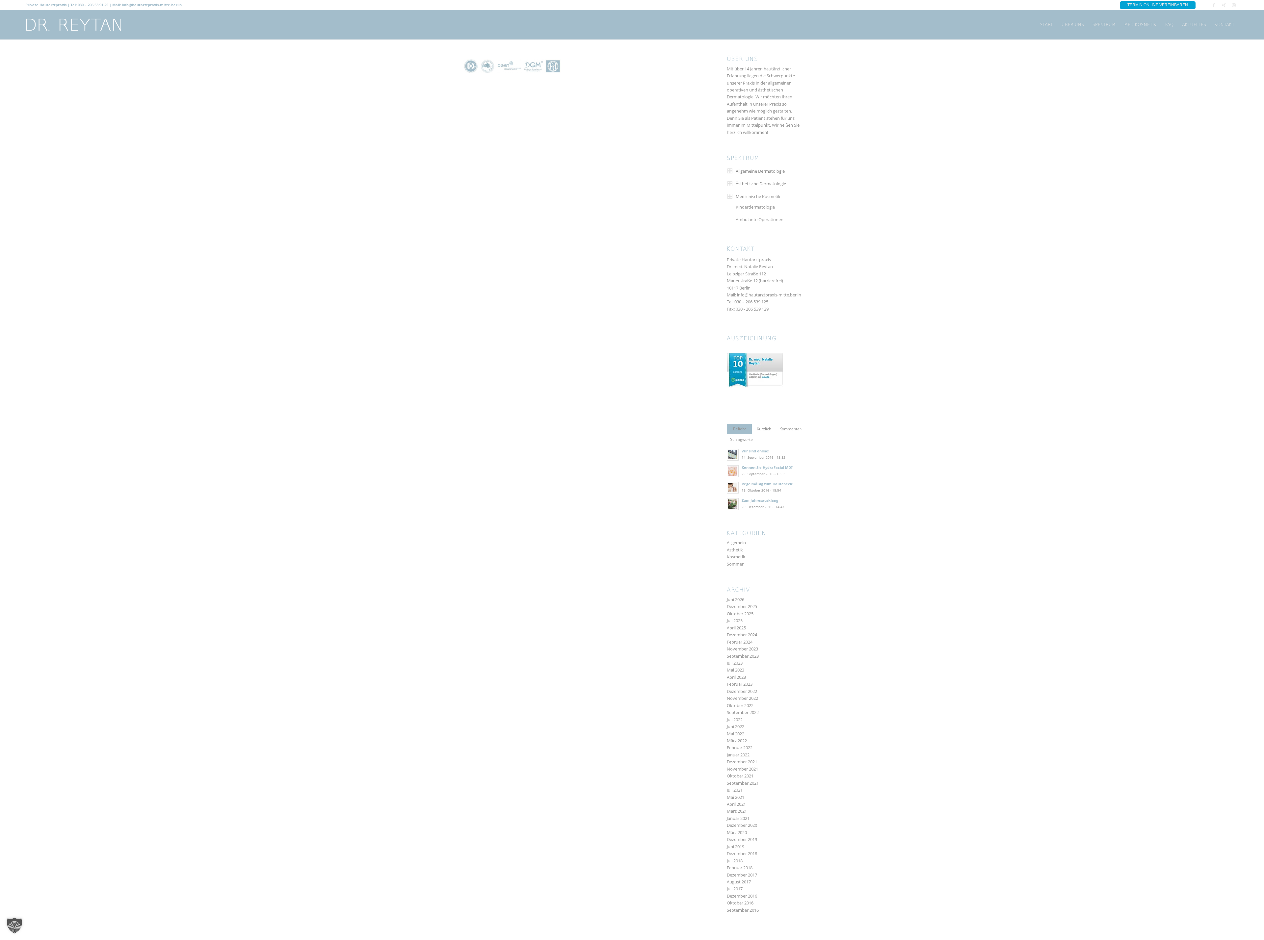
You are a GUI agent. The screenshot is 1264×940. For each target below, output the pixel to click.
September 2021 (743, 783)
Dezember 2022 (742, 691)
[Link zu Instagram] (1234, 5)
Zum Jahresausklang (760, 500)
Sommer (735, 564)
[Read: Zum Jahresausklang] (733, 504)
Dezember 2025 (742, 606)
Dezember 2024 (742, 635)
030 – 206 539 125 (751, 302)
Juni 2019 (735, 847)
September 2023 (743, 656)
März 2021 (737, 811)
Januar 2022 (738, 755)
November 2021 (742, 769)
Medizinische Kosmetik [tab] (758, 196)
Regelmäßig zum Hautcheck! (767, 483)
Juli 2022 (735, 720)
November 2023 (742, 649)
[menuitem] (1046, 24)
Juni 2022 (735, 726)
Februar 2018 (739, 868)
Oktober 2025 (740, 614)
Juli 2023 (735, 663)
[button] (14, 925)
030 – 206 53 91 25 (93, 4)
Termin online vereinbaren (1157, 5)
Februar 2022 (739, 747)
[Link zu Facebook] (1214, 5)
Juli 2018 (735, 861)
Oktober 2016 (740, 903)
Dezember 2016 (742, 896)
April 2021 (736, 804)
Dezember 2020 (742, 825)
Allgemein (736, 543)
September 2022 (743, 712)
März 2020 (737, 832)
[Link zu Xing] (1223, 5)
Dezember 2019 (742, 839)
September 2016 (743, 910)
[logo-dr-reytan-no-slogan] (73, 24)
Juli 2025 (735, 620)
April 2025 (736, 628)
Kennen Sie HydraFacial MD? (767, 467)
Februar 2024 (739, 642)
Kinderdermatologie (755, 207)
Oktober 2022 (740, 705)
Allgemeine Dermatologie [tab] (760, 171)
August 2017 (739, 882)
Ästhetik (735, 550)
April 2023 (736, 677)
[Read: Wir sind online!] (733, 455)
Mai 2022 (735, 734)
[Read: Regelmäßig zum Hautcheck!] (733, 488)
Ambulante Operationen (759, 219)
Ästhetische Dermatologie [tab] (761, 184)
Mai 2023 (735, 670)
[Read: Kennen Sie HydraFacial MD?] (733, 471)
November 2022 (742, 698)
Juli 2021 (735, 790)
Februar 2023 (739, 684)
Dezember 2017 (742, 875)
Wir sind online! (755, 450)
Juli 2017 (735, 889)
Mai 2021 (735, 797)
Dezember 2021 (742, 762)
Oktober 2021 (740, 776)
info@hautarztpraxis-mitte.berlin (769, 295)
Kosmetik (736, 557)
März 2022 (737, 741)
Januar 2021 (738, 818)
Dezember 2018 (742, 853)
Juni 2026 (735, 599)
